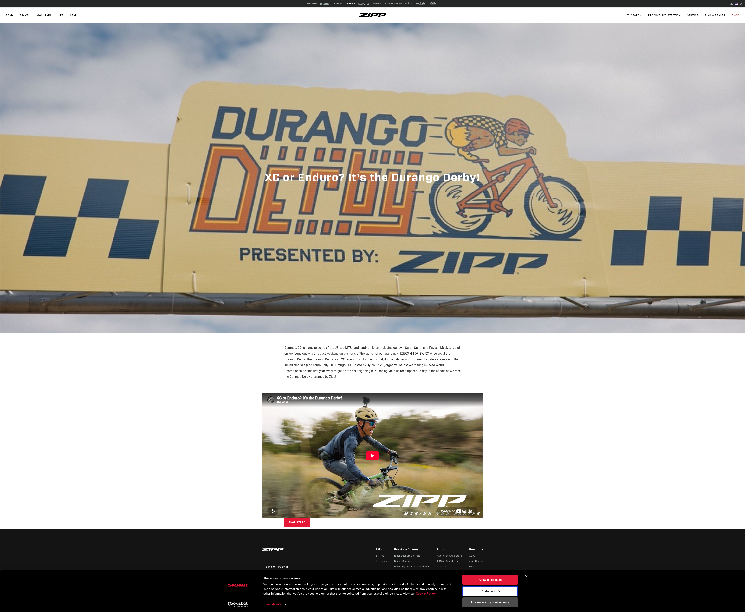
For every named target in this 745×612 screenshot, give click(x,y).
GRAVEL (25, 15)
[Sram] (312, 3)
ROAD (9, 15)
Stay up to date (277, 566)
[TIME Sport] (377, 4)
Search (636, 15)
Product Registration (664, 15)
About (472, 555)
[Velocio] (409, 3)
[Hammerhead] (393, 3)
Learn (74, 15)
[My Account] (731, 4)
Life (60, 15)
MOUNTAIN (44, 15)
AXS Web (442, 566)
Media (472, 566)
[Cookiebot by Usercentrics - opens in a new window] (238, 604)
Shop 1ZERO (297, 522)
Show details (272, 604)
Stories (380, 555)
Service (692, 15)
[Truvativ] (337, 4)
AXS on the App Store (449, 555)
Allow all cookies (490, 579)
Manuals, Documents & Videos (411, 566)
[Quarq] (363, 4)
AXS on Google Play (448, 561)
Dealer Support (402, 561)
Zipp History (476, 561)
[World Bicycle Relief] (433, 3)
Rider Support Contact (407, 555)
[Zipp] (350, 4)
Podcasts (381, 561)
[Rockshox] (324, 4)
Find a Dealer (715, 15)
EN (740, 4)
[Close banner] (526, 576)
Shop (735, 15)
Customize (488, 591)
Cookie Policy (426, 593)
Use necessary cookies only (490, 602)
